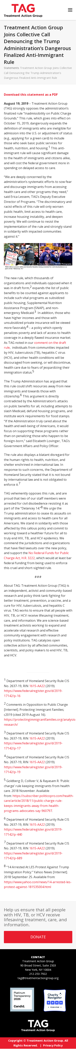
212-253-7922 (38, 974)
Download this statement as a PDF (31, 94)
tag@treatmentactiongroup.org (38, 978)
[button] (70, 10)
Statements (11, 68)
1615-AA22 (37, 686)
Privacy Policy (53, 1045)
